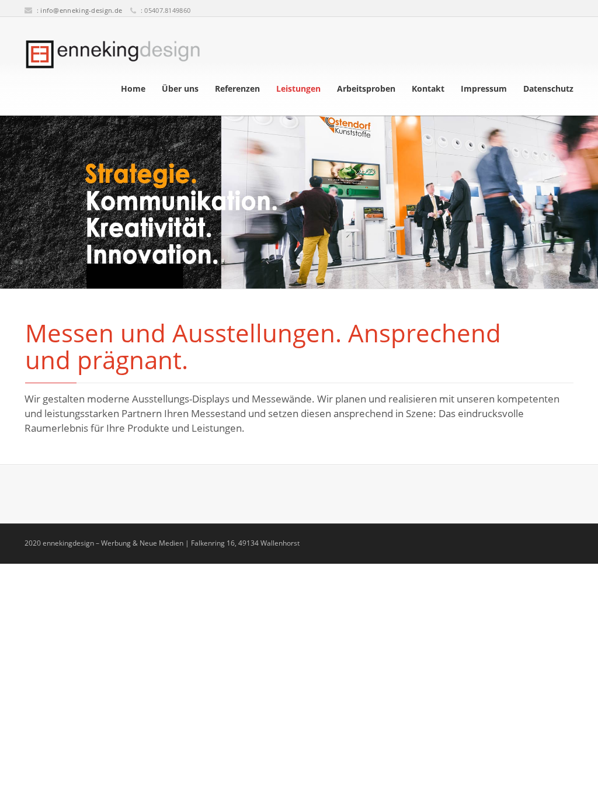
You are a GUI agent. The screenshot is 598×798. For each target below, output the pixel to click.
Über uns (180, 89)
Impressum (484, 89)
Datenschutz (548, 89)
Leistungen (298, 89)
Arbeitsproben (366, 89)
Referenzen (237, 89)
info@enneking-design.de (81, 10)
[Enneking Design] (113, 54)
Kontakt (428, 89)
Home (133, 89)
